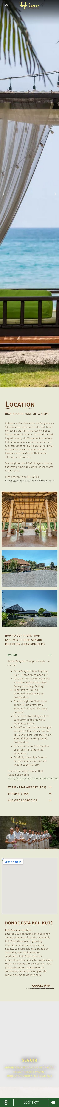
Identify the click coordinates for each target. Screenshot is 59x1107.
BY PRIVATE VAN (18, 793)
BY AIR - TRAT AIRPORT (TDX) (26, 787)
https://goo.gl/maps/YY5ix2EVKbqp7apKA (29, 480)
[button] (4, 194)
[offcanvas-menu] (53, 1102)
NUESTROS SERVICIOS (22, 800)
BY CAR (12, 655)
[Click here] (7, 5)
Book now (31, 1102)
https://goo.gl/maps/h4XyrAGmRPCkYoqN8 (32, 778)
